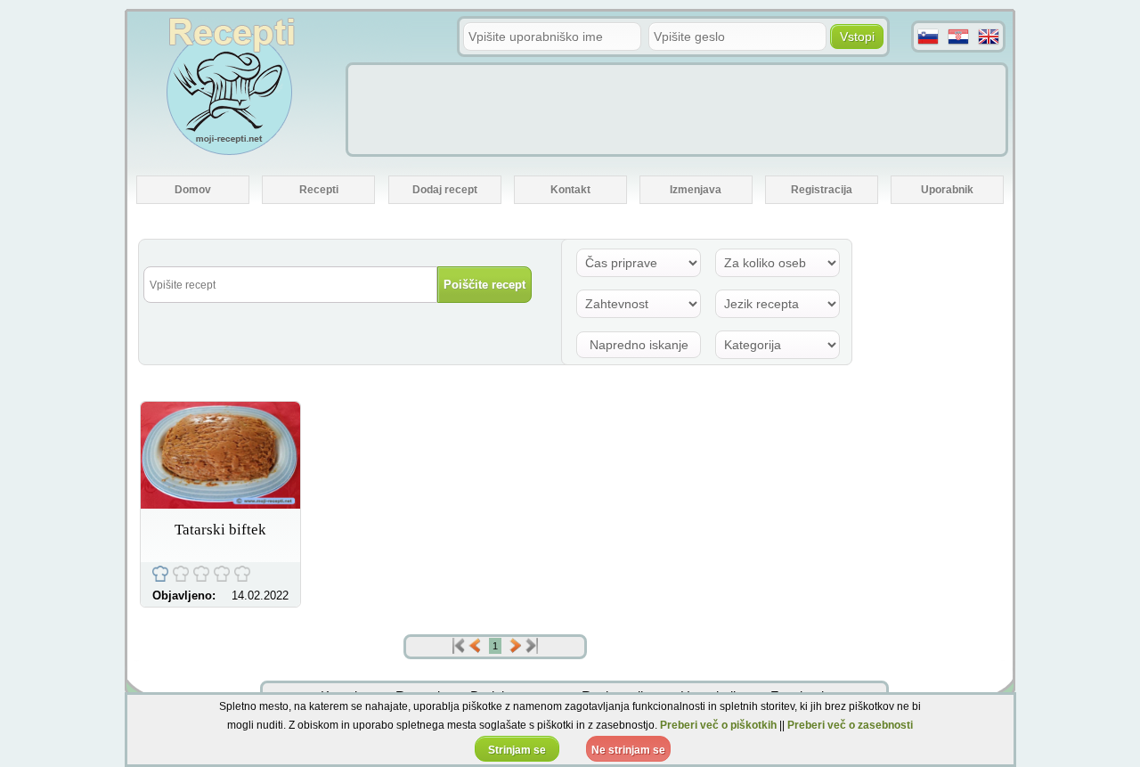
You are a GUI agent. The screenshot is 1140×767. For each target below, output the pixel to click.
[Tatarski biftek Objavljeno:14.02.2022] (220, 503)
